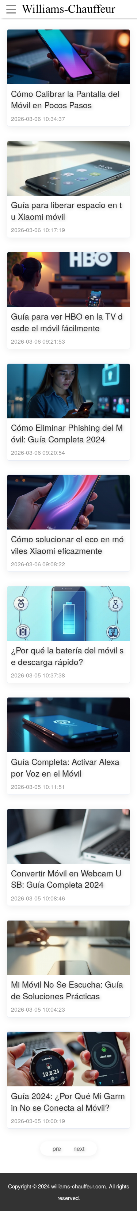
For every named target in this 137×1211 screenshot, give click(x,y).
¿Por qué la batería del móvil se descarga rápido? (67, 655)
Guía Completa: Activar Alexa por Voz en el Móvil (65, 767)
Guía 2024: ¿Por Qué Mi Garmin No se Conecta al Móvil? (68, 1101)
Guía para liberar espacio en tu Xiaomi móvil (66, 210)
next (78, 1148)
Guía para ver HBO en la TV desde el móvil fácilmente (67, 321)
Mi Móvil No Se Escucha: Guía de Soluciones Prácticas (67, 989)
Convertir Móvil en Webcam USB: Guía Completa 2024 (66, 878)
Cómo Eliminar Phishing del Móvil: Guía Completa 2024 (67, 433)
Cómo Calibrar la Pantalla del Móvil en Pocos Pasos (65, 99)
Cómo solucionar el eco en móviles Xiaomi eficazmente (67, 544)
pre (57, 1148)
